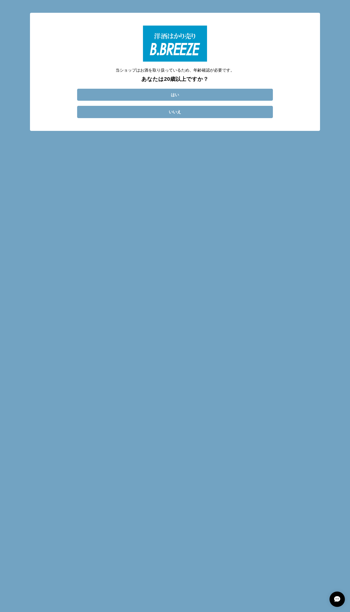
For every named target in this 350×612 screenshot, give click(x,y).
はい (175, 95)
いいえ (175, 112)
